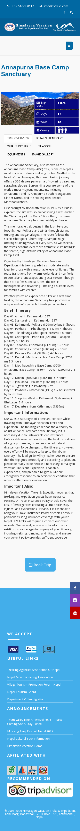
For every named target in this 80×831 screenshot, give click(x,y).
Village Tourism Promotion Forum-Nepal (34, 684)
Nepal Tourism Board (21, 692)
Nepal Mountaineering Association (30, 677)
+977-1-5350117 (23, 6)
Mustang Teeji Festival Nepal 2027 (30, 731)
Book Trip (42, 564)
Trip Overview (18, 138)
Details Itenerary (49, 138)
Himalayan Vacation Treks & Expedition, (49, 811)
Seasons (44, 146)
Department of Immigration (26, 699)
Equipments (16, 154)
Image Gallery (43, 154)
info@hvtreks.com (56, 6)
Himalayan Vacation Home (24, 746)
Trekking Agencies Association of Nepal (33, 670)
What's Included (19, 146)
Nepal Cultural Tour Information (28, 738)
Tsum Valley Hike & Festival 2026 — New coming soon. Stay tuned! (34, 722)
